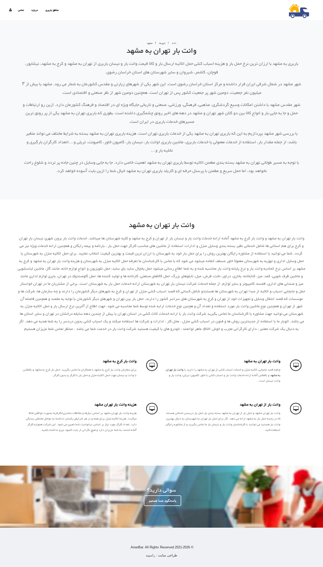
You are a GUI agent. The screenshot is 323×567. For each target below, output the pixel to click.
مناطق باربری (52, 10)
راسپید (151, 555)
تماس (21, 10)
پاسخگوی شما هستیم (162, 500)
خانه (174, 43)
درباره (35, 10)
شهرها (162, 43)
